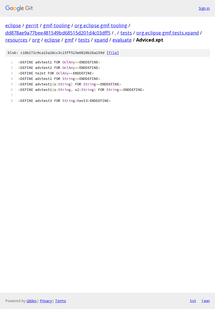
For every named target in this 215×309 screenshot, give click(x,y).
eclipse (13, 25)
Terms (60, 300)
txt (193, 300)
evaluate (122, 40)
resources (16, 40)
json (205, 300)
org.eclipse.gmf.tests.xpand (167, 33)
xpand (101, 40)
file (113, 53)
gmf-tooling (56, 25)
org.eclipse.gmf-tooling (100, 25)
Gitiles (31, 300)
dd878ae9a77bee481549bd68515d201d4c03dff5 (57, 33)
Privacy (46, 300)
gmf (69, 40)
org (36, 40)
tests (126, 33)
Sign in (204, 8)
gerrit (32, 25)
